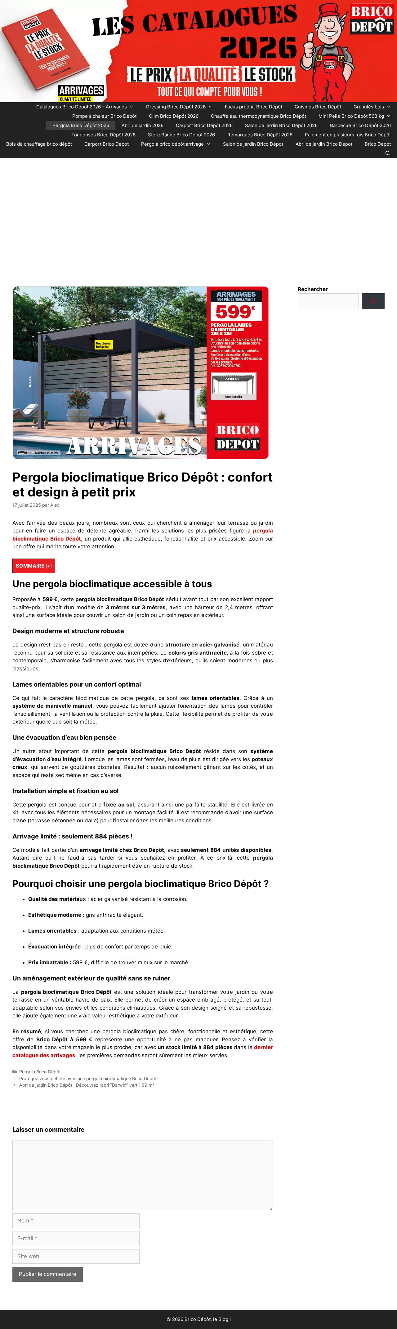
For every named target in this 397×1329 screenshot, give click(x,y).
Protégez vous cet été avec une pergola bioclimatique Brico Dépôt (88, 1078)
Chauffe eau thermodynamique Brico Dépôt (258, 116)
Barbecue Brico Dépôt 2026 (360, 125)
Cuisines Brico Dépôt (318, 107)
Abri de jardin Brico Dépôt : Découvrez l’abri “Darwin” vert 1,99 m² (86, 1085)
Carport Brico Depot (106, 144)
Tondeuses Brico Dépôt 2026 (103, 135)
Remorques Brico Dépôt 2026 (259, 135)
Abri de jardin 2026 (142, 125)
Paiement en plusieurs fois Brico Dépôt (348, 135)
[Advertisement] (198, 214)
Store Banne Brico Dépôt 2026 (181, 135)
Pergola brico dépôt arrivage (172, 144)
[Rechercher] (373, 301)
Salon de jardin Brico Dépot (253, 144)
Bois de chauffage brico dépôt (39, 144)
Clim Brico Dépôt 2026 (173, 116)
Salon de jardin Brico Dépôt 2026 (281, 125)
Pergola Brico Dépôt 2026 (80, 125)
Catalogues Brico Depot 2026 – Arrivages (81, 107)
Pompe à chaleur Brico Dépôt (104, 116)
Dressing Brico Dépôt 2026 (176, 107)
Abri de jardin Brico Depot (324, 144)
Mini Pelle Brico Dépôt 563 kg (351, 116)
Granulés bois (369, 107)
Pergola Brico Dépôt (40, 1071)
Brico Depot (378, 144)
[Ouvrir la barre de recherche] (388, 153)
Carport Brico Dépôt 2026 (204, 125)
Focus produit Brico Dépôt (253, 107)
